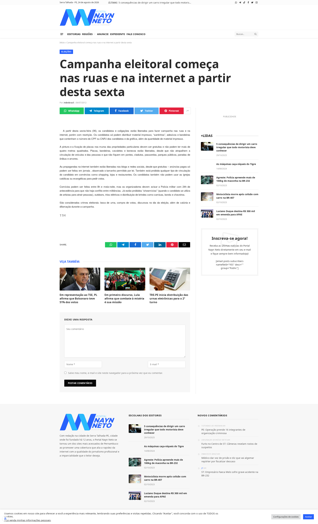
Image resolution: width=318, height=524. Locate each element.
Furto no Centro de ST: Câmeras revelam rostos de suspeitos (229, 445)
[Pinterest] (48, 167)
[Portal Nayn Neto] (87, 17)
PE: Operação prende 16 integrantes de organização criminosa (223, 431)
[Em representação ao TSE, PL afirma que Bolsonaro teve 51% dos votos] (80, 279)
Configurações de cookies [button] (286, 516)
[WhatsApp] (48, 128)
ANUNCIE (102, 34)
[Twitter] (48, 151)
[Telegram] (48, 135)
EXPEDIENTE (117, 34)
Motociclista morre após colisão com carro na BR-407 (237, 196)
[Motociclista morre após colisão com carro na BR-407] (207, 196)
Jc (202, 468)
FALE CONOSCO (136, 34)
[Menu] (61, 34)
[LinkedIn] (48, 159)
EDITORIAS (73, 34)
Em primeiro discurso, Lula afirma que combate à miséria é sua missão (124, 298)
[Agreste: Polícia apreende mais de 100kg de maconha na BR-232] (207, 180)
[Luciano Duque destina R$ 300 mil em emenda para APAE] (207, 213)
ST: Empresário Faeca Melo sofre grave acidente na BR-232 (229, 473)
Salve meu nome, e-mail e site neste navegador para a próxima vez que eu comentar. (115, 372)
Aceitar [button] (308, 516)
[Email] (48, 174)
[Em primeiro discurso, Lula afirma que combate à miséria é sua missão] (125, 279)
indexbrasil (69, 102)
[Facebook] (48, 143)
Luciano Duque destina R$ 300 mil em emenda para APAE (235, 213)
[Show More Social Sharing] (188, 111)
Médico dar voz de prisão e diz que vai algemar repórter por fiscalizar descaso (227, 459)
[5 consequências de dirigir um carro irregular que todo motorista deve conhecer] (207, 146)
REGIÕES (87, 34)
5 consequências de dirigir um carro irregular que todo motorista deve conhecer (156, 2)
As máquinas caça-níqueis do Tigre (236, 164)
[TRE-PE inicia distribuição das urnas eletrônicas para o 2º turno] (170, 279)
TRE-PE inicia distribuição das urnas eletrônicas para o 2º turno (169, 298)
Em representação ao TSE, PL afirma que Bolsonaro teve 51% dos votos (78, 298)
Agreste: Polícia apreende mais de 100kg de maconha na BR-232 (235, 179)
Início (62, 42)
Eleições (66, 51)
